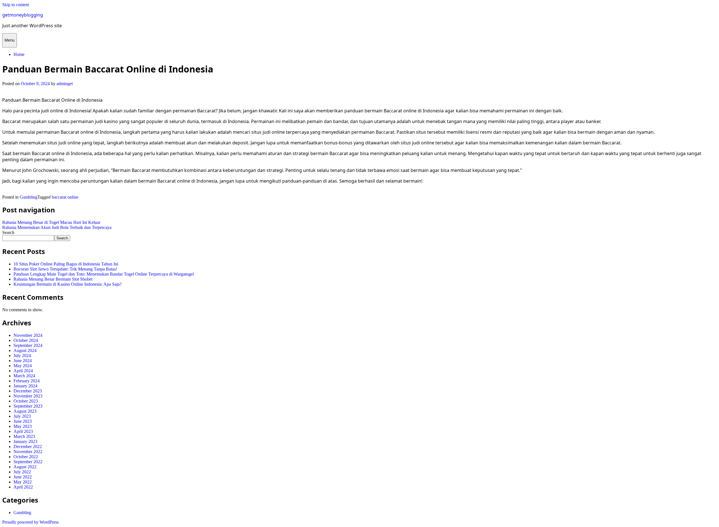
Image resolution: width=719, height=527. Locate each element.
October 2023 (25, 401)
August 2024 (25, 350)
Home (18, 54)
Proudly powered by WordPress (30, 522)
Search (8, 232)
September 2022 (27, 461)
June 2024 (22, 360)
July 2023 (22, 416)
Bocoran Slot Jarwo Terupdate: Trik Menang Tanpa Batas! (65, 269)
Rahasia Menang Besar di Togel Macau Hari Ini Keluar (51, 222)
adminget (64, 83)
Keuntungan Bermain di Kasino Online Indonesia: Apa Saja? (67, 284)
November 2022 (27, 451)
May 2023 (22, 426)
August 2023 (25, 411)
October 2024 (25, 340)
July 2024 (22, 355)
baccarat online (65, 197)
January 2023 (25, 441)
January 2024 (25, 385)
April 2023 (23, 431)
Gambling (28, 197)
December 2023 (27, 391)
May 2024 (22, 365)
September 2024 (27, 345)
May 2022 (22, 482)
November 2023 (27, 396)
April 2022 (23, 487)
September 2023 (27, 406)
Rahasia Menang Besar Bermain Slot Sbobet (52, 279)
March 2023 (24, 436)
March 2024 (24, 375)
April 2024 (23, 370)
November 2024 (27, 335)
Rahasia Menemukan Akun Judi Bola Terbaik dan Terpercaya (57, 227)
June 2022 (22, 476)
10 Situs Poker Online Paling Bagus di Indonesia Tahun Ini (65, 264)
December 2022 (27, 446)
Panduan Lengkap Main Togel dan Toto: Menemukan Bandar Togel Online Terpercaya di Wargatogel (103, 274)
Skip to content (15, 4)
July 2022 (22, 471)
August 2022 (25, 466)
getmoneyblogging (22, 15)
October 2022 (25, 456)
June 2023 (22, 421)
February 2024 (26, 380)
